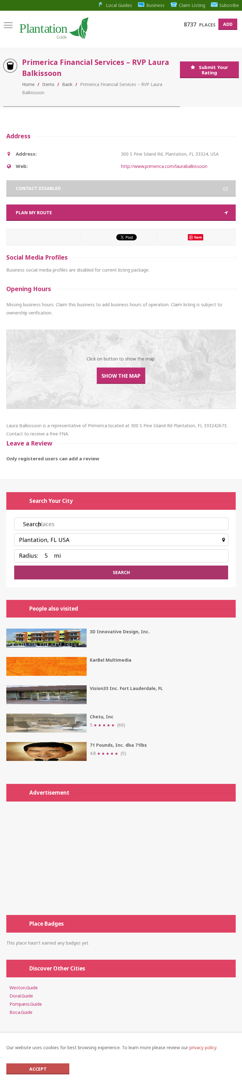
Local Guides (119, 5)
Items (48, 84)
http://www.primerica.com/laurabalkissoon (164, 166)
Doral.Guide (21, 996)
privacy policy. (203, 1047)
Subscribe (229, 5)
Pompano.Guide (25, 1004)
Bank (67, 84)
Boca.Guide (20, 1012)
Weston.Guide (23, 988)
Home (28, 84)
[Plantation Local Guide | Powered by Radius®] (53, 36)
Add (228, 24)
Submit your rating (213, 70)
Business (155, 5)
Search (32, 524)
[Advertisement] (121, 858)
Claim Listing (192, 5)
